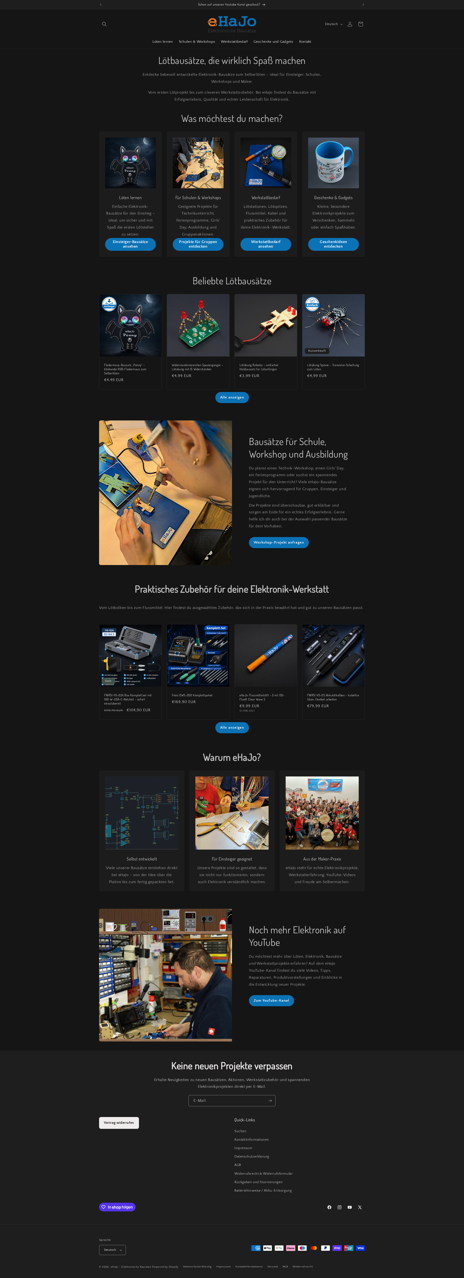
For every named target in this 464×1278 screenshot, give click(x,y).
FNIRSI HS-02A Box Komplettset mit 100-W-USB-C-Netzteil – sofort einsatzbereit (128, 699)
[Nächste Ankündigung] (363, 4)
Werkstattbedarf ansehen (266, 244)
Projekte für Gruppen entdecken (198, 244)
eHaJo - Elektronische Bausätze (131, 1266)
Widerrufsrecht (303, 1266)
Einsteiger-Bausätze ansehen (130, 244)
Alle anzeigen (232, 397)
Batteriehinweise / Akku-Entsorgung (263, 1191)
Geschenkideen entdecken (333, 244)
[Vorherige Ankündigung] (100, 4)
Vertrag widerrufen (119, 1123)
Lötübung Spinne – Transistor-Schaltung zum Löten (333, 367)
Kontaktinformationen (251, 1140)
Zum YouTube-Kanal (271, 1001)
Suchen (240, 1131)
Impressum (243, 1148)
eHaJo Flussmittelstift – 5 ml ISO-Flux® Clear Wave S (261, 697)
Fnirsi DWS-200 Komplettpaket (192, 695)
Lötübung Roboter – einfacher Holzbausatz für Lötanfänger (259, 367)
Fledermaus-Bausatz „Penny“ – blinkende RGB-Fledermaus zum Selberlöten (125, 369)
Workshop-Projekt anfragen (279, 542)
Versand (273, 1266)
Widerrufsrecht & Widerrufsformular (263, 1174)
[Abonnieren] (270, 1100)
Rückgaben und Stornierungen (258, 1182)
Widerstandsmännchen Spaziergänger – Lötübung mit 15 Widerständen (197, 367)
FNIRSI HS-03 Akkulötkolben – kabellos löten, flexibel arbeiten (333, 697)
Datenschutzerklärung (251, 1157)
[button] (104, 24)
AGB (237, 1165)
